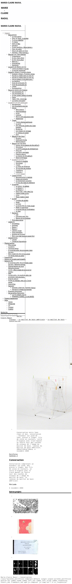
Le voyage (15, 184)
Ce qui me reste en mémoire (25, 183)
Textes (10, 302)
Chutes (14, 239)
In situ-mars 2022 (18, 58)
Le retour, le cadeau (22, 186)
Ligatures (11, 222)
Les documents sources (20, 106)
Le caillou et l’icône (22, 133)
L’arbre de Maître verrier (20, 69)
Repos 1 (14, 227)
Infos (6, 300)
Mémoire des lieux (18, 136)
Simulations (16, 63)
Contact (10, 307)
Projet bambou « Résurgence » (22, 47)
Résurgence (12, 245)
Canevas (18, 115)
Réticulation (20, 110)
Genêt (18, 202)
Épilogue (15, 213)
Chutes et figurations (19, 241)
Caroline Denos (13, 248)
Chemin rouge (17, 231)
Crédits (10, 309)
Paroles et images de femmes (22, 289)
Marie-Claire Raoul (11, 317)
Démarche (11, 304)
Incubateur (16, 223)
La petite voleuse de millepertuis (27, 149)
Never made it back (22, 197)
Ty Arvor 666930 (17, 40)
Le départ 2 (19, 190)
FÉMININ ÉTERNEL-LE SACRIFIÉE (23, 296)
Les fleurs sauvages (22, 152)
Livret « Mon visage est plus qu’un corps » (19, 271)
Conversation (20, 174)
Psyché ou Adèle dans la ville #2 (23, 77)
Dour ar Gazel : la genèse (20, 38)
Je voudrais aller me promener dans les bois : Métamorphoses (20, 263)
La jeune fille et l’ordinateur (25, 209)
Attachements (12, 238)
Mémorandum (20, 142)
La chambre (16, 81)
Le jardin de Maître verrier (17, 67)
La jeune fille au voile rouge (25, 206)
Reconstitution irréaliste (24, 177)
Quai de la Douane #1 (19, 83)
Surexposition (16, 88)
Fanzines (11, 286)
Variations (19, 163)
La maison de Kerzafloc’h (24, 156)
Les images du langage (23, 131)
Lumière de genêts (22, 200)
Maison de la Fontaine (23, 218)
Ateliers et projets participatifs (15, 259)
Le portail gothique (18, 70)
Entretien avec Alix (22, 216)
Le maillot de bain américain (17, 102)
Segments (15, 65)
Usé (17, 215)
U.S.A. (17, 195)
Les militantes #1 (18, 92)
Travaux (7, 33)
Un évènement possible (24, 181)
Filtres (14, 108)
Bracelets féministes (15, 291)
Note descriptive (17, 220)
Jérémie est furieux (18, 234)
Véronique (19, 147)
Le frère (18, 204)
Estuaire (15, 45)
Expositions (8, 257)
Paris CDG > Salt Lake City (24, 191)
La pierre (11, 247)
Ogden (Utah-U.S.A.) (22, 193)
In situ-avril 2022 (18, 60)
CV (9, 305)
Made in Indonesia (22, 207)
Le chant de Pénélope (23, 166)
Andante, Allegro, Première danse (19, 72)
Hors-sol (19, 150)
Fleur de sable (17, 49)
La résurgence (16, 36)
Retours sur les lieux (19, 143)
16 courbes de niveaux (23, 168)
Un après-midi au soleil (16, 256)
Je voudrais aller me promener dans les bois (20, 251)
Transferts (19, 170)
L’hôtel (14, 86)
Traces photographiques (24, 122)
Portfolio (13, 454)
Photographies (9, 243)
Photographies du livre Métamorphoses (16, 267)
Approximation (21, 111)
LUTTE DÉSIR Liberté (19, 295)
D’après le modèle (22, 161)
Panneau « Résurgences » (20, 53)
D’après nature (21, 154)
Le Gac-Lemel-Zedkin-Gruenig (22, 95)
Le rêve (14, 199)
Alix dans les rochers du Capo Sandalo (26, 126)
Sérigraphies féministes (16, 293)
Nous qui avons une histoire (17, 90)
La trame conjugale (18, 101)
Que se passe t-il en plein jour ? (22, 79)
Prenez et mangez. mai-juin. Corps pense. (19, 281)
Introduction (16, 104)
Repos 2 (14, 229)
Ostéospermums (21, 140)
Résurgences (12, 35)
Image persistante (22, 179)
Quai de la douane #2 (19, 85)
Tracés (18, 165)
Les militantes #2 (18, 93)
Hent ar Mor (16, 44)
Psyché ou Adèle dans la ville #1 (23, 76)
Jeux (17, 134)
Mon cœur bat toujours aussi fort (23, 236)
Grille (18, 113)
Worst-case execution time (25, 117)
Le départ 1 (19, 188)
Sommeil (15, 225)
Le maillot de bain (18, 159)
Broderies (19, 129)
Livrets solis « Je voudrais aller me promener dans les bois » (19, 276)
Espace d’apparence (11, 298)
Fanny (14, 97)
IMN (9, 273)
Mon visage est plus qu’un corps (19, 254)
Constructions (16, 175)
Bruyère (18, 138)
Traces (14, 120)
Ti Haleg (15, 42)
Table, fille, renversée (19, 99)
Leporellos (11, 284)
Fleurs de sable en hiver (20, 51)
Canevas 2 (19, 172)
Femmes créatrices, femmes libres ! (24, 288)
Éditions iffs (8, 261)
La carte (18, 124)
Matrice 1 (15, 61)
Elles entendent (17, 232)
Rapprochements (21, 158)
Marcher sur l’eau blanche (17, 54)
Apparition (19, 118)
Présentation (16, 56)
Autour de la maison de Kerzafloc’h (27, 145)
